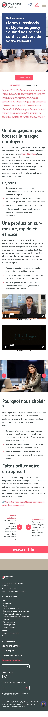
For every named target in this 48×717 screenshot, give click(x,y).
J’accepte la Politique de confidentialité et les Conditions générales (16, 693)
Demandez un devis (12, 660)
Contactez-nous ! (24, 78)
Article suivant (38, 519)
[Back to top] (44, 708)
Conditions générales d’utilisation (19, 701)
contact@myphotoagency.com (13, 591)
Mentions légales (6, 701)
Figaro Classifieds (28, 154)
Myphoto (15, 18)
